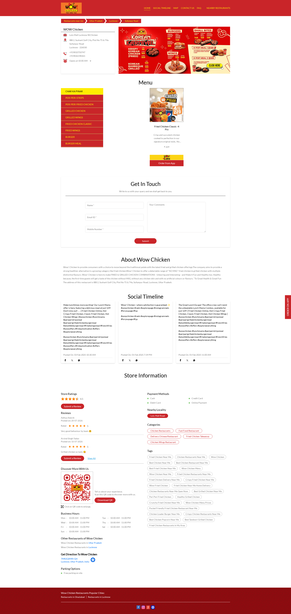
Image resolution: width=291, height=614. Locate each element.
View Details (167, 157)
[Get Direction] (93, 561)
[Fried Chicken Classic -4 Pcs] (167, 105)
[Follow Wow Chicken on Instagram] (143, 607)
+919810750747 (77, 52)
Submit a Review (72, 406)
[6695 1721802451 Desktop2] (288, 307)
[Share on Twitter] (72, 360)
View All (92, 458)
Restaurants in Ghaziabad (73, 597)
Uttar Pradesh (96, 21)
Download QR (105, 500)
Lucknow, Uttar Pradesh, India (75, 561)
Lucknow (113, 21)
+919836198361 (77, 56)
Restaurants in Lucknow (99, 597)
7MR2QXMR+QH (69, 558)
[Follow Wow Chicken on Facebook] (138, 607)
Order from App (166, 163)
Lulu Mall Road (158, 416)
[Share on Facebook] (65, 360)
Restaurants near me (73, 21)
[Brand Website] (152, 607)
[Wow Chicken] (71, 8)
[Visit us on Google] (148, 607)
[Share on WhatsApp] (79, 360)
